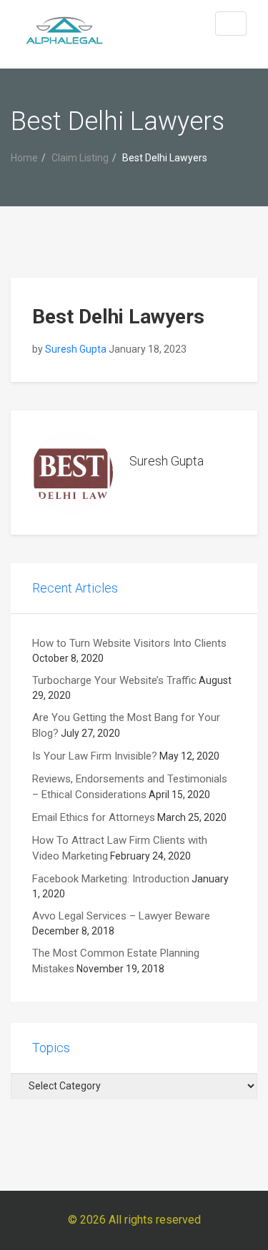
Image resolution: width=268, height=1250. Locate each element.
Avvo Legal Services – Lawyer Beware (121, 915)
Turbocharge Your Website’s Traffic (114, 680)
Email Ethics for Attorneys (93, 817)
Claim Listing (80, 157)
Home (24, 157)
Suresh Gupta (75, 349)
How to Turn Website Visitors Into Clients (129, 643)
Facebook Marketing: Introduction (110, 878)
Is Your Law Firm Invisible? (94, 756)
